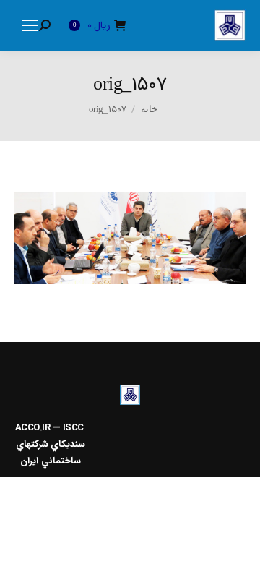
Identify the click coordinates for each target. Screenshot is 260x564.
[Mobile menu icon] (30, 25)
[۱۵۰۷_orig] (130, 238)
